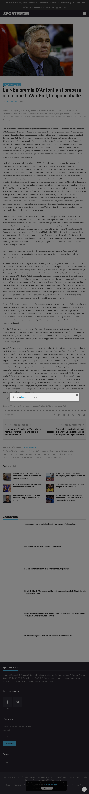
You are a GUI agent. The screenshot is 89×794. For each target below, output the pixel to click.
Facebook (25, 397)
